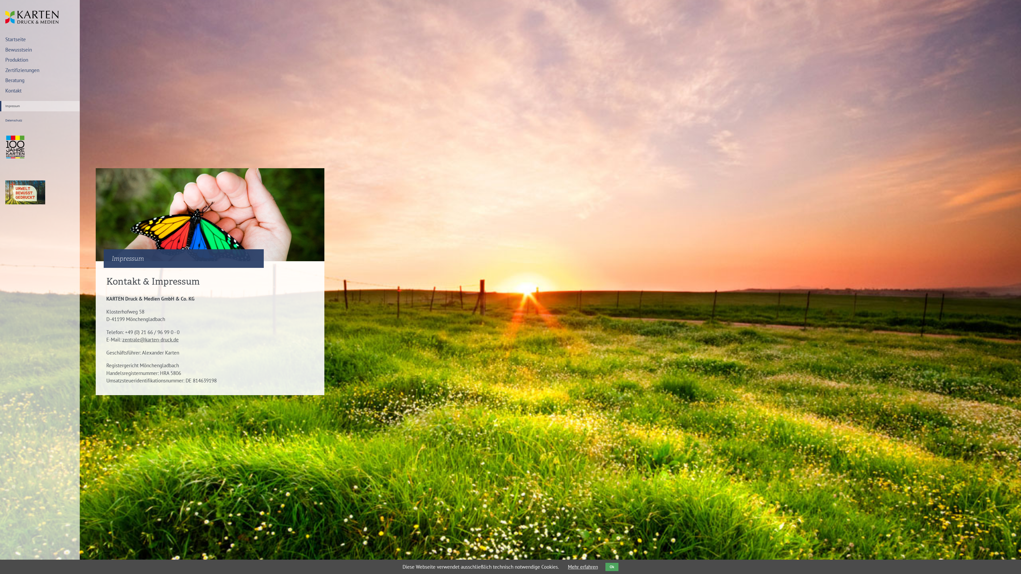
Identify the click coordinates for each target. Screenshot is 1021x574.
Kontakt (13, 90)
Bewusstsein (18, 50)
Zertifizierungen (22, 70)
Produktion (16, 60)
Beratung (14, 80)
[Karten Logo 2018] (31, 22)
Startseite (15, 39)
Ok (612, 567)
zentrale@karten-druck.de (150, 339)
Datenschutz (13, 120)
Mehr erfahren (583, 567)
